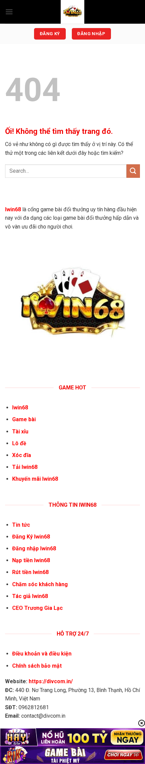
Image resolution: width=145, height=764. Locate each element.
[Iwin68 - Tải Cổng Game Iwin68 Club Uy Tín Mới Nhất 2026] (72, 12)
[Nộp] (133, 170)
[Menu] (9, 11)
